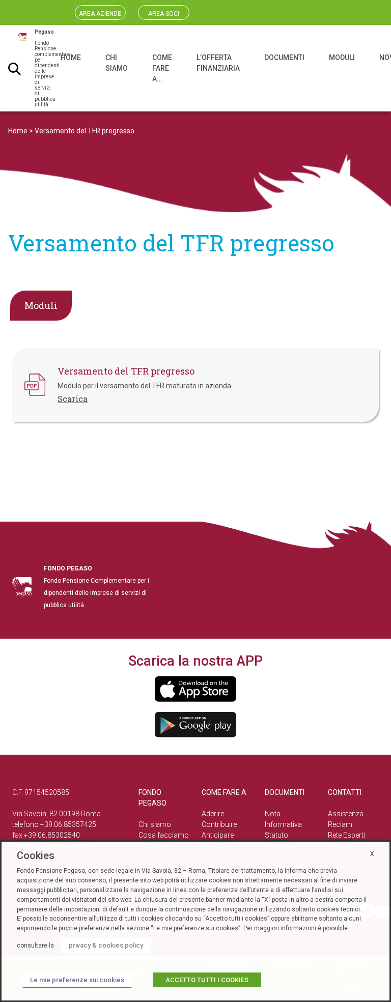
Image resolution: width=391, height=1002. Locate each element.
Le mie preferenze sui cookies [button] (77, 980)
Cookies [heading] (35, 855)
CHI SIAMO (116, 62)
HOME (71, 57)
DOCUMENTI (284, 57)
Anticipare (218, 835)
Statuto (276, 835)
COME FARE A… (162, 68)
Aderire (213, 814)
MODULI (342, 57)
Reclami (341, 824)
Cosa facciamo (163, 835)
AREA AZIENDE (100, 13)
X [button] (372, 853)
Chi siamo (154, 824)
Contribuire (219, 824)
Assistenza (346, 814)
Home (17, 131)
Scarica (73, 398)
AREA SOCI (163, 13)
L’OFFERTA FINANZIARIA (218, 62)
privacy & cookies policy (106, 945)
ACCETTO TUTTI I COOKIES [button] (206, 980)
